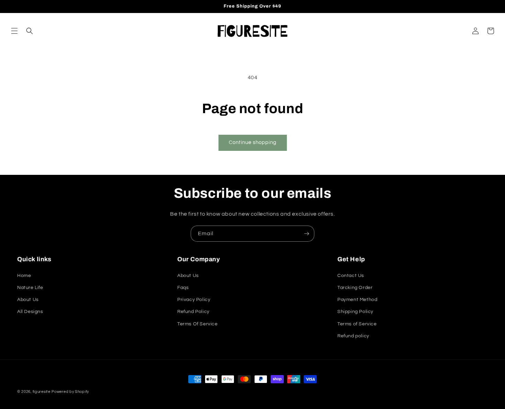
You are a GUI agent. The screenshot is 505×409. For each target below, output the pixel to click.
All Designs (30, 311)
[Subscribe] (306, 234)
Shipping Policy (355, 311)
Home (24, 275)
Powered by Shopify (70, 392)
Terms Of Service (197, 324)
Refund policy (353, 336)
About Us (28, 299)
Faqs (183, 287)
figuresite (41, 392)
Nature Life (30, 287)
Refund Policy (193, 311)
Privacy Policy (193, 299)
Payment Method (357, 299)
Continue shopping (253, 142)
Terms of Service (357, 324)
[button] (14, 30)
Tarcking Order (354, 287)
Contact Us (350, 275)
